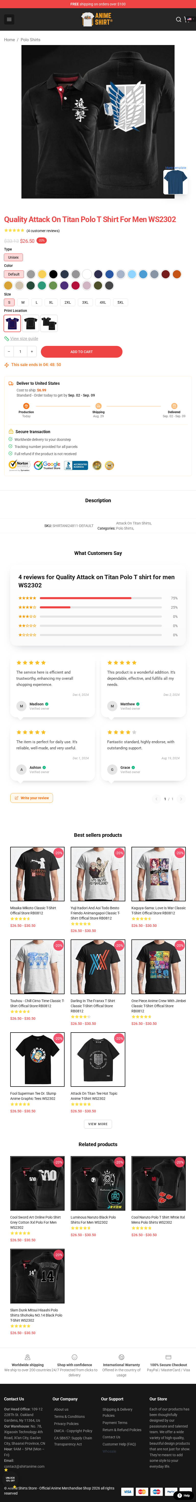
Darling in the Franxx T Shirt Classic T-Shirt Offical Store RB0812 (93, 1006)
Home (9, 39)
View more (98, 1124)
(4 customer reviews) (43, 231)
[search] (179, 19)
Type (8, 249)
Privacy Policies (66, 1424)
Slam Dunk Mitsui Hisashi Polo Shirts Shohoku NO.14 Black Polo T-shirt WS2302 (36, 1315)
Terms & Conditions (69, 1417)
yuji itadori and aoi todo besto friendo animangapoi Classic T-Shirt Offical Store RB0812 (95, 913)
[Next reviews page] (181, 799)
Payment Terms (115, 1423)
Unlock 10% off (10, 1479)
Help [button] (187, 1495)
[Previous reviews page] (156, 799)
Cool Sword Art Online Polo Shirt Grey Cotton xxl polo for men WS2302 (35, 1222)
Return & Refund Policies (122, 1430)
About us (61, 1409)
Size (7, 294)
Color (8, 266)
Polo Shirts (30, 39)
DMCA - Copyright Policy (73, 1431)
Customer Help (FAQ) (119, 1444)
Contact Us (111, 1437)
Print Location (15, 311)
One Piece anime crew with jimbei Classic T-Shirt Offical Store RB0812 (158, 1006)
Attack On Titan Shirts (133, 523)
